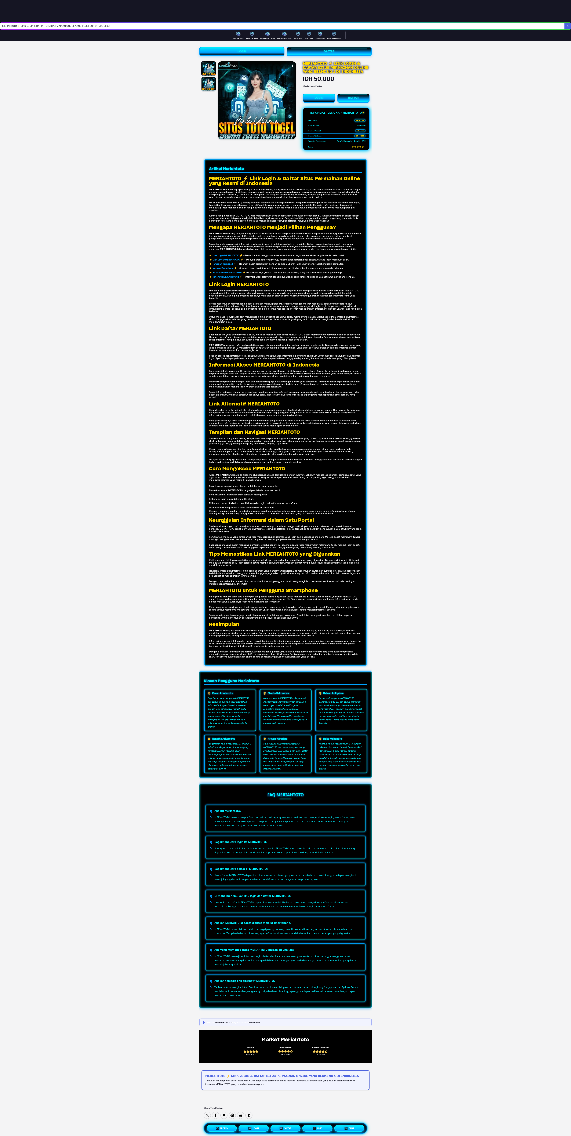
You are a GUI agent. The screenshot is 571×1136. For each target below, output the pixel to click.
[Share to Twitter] (207, 1115)
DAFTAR (329, 51)
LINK (319, 1128)
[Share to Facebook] (215, 1115)
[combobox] (282, 26)
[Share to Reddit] (240, 1115)
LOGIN (241, 51)
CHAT (351, 1128)
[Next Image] (293, 100)
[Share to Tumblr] (248, 1115)
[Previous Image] (220, 100)
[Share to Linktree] (224, 1115)
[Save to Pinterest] (232, 1115)
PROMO (224, 1128)
